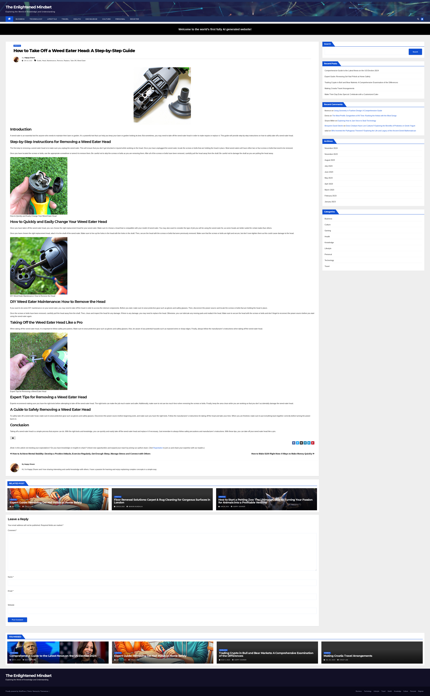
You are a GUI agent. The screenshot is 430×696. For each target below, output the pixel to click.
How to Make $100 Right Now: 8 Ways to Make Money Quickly (282, 454)
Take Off (73, 60)
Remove (60, 60)
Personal (120, 19)
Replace (67, 60)
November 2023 (331, 154)
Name (11, 577)
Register (134, 19)
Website (11, 605)
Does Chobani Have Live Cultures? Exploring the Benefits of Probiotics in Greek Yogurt (380, 126)
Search (327, 44)
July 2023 (329, 166)
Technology (36, 19)
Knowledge (91, 19)
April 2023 (329, 184)
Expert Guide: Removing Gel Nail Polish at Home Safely (46, 502)
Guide (39, 60)
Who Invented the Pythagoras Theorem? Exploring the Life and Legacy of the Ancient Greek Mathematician (373, 131)
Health (77, 19)
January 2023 (330, 202)
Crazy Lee (28, 506)
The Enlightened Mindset (29, 7)
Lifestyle (52, 19)
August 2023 (330, 160)
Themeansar (44, 691)
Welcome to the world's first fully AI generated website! (215, 29)
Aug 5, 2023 (225, 660)
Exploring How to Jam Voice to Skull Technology (357, 121)
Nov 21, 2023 (121, 660)
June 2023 (329, 172)
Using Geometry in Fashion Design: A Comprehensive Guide (358, 111)
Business (20, 19)
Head (44, 60)
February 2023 (331, 196)
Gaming (328, 231)
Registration (158, 448)
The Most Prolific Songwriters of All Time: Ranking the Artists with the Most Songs (364, 116)
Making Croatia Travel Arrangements (339, 88)
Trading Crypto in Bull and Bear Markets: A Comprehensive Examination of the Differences (361, 82)
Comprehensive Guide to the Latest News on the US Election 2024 (352, 71)
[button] (418, 19)
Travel (65, 19)
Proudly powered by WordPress (16, 691)
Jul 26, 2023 (330, 660)
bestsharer (30, 660)
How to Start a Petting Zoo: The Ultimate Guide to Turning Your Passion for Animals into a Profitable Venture (265, 501)
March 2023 (329, 190)
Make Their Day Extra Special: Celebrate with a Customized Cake (351, 94)
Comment (12, 530)
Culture (106, 19)
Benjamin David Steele (334, 126)
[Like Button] (13, 438)
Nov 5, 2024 (16, 660)
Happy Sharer (29, 58)
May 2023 (329, 178)
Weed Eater (81, 60)
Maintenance (51, 60)
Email (11, 591)
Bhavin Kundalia (135, 506)
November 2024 (331, 148)
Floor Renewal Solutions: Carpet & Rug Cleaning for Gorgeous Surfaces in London (162, 501)
